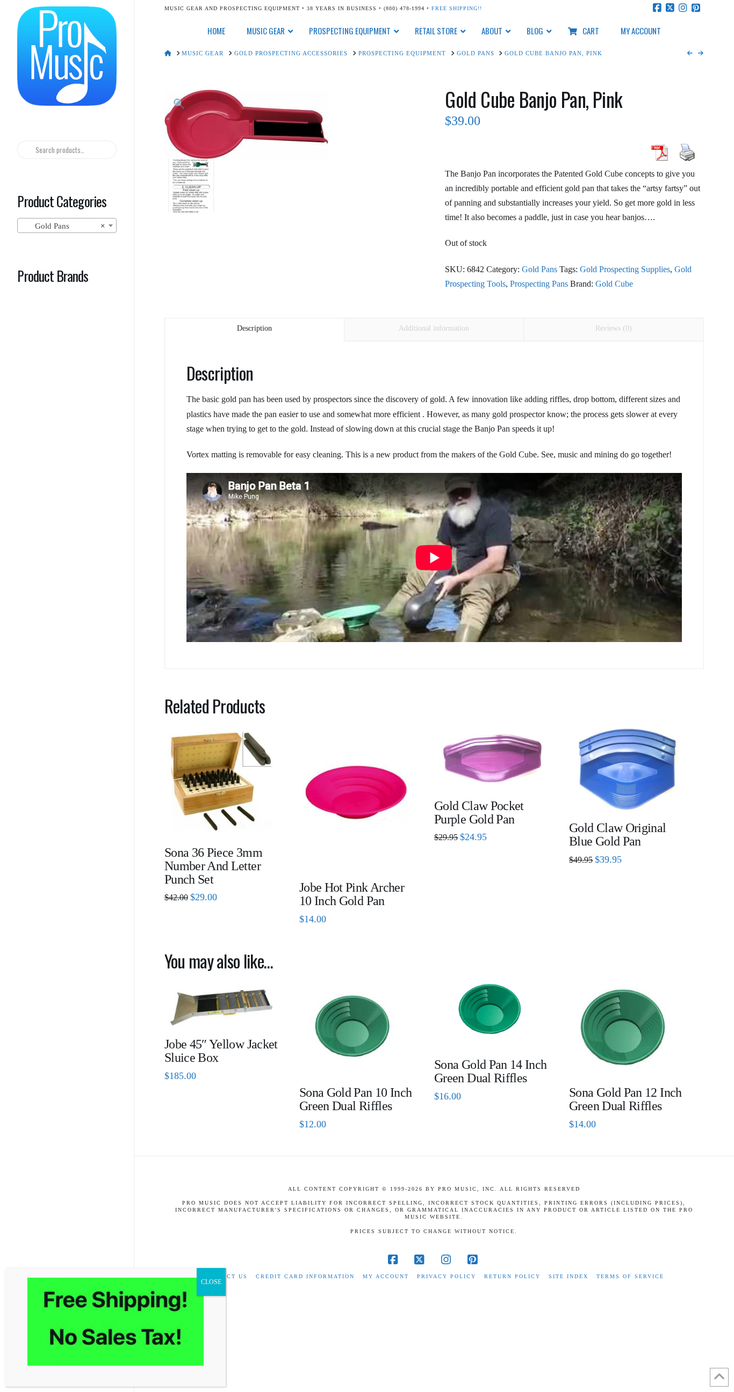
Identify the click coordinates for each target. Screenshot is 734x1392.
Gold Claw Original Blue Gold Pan (617, 834)
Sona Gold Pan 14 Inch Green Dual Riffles (490, 1071)
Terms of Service (630, 1276)
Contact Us (226, 1276)
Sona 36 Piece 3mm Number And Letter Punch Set (213, 866)
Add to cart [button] (225, 818)
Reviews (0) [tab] (613, 328)
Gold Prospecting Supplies (625, 269)
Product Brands (52, 275)
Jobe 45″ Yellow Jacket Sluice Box (221, 1051)
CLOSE (211, 1282)
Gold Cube (614, 283)
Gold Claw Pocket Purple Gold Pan (479, 812)
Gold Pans (539, 269)
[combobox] (66, 225)
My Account (386, 1276)
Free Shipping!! (456, 8)
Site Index (568, 1276)
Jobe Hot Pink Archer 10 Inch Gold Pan (351, 894)
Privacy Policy (446, 1276)
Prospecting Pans (539, 283)
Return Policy (512, 1276)
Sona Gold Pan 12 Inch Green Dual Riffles (625, 1099)
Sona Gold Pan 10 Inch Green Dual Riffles (355, 1099)
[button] (179, 104)
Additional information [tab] (434, 328)
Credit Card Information (305, 1276)
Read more (356, 853)
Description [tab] (254, 328)
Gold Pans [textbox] (63, 226)
